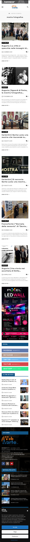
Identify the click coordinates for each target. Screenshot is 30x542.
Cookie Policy (14, 540)
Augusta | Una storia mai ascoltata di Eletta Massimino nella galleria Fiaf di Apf (13, 269)
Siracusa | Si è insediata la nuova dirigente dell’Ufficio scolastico (19, 476)
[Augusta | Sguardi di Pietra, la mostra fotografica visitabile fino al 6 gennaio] (15, 76)
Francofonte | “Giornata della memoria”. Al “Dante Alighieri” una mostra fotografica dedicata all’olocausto (14, 225)
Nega (15, 531)
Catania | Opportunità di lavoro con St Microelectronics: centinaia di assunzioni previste (19, 499)
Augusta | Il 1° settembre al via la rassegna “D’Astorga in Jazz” (10, 420)
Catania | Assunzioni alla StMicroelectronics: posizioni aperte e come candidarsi (18, 483)
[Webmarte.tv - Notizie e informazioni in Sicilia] (15, 7)
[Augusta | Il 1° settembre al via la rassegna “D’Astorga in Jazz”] (24, 422)
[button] (27, 511)
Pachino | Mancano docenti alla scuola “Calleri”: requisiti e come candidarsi (19, 491)
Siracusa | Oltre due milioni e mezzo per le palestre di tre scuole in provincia (10, 412)
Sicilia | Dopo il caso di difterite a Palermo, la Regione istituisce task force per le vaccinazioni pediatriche (10, 380)
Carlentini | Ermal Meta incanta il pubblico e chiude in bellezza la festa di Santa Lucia (10, 388)
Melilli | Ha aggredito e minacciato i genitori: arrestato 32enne (9, 396)
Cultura (4, 132)
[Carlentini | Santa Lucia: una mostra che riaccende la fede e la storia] (15, 120)
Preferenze (15, 536)
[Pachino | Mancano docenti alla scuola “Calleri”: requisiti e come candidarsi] (6, 493)
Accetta (15, 527)
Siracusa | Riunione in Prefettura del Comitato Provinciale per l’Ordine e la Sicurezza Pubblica (10, 404)
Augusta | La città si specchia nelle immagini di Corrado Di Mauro (14, 47)
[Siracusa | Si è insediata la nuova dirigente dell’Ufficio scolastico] (6, 477)
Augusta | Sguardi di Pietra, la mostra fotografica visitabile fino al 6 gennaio (14, 91)
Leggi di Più (5, 60)
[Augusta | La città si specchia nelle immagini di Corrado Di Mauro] (15, 31)
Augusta (4, 87)
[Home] (9, 13)
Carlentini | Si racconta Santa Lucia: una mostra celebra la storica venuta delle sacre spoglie (14, 180)
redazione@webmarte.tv (10, 459)
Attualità (5, 43)
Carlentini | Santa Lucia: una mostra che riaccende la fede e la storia (15, 136)
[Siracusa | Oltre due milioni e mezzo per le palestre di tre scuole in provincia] (24, 414)
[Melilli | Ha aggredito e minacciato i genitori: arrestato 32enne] (24, 398)
